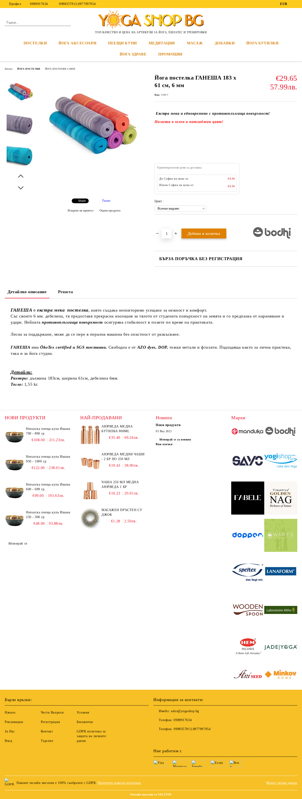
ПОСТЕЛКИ (35, 43)
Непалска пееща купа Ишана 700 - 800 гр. (48, 431)
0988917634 (39, 4)
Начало (9, 69)
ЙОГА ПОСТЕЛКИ (28, 69)
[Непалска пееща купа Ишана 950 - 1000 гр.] (15, 465)
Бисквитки (85, 722)
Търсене (47, 741)
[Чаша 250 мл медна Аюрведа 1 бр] (90, 490)
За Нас (10, 731)
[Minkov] (280, 675)
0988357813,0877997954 (77, 4)
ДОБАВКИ (225, 43)
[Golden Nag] (280, 499)
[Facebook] (294, 4)
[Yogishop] (280, 461)
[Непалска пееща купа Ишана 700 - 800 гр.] (15, 437)
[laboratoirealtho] (280, 610)
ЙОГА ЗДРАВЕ (133, 54)
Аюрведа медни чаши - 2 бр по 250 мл (122, 456)
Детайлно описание (27, 291)
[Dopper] (247, 536)
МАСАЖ (195, 43)
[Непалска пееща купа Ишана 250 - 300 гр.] (15, 520)
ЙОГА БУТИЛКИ (262, 43)
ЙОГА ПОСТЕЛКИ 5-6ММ (60, 69)
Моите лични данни (281, 783)
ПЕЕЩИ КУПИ (122, 43)
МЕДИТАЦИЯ (162, 43)
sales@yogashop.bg (185, 711)
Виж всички (164, 444)
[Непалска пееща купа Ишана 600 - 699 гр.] (15, 492)
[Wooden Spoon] (247, 610)
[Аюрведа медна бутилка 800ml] (90, 434)
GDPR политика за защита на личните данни (91, 736)
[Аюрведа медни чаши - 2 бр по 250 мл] (90, 462)
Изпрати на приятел (80, 210)
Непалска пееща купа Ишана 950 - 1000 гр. (48, 459)
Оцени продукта (110, 210)
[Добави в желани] (163, 222)
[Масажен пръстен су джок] (90, 518)
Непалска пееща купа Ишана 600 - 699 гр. (48, 487)
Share (82, 201)
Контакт (47, 731)
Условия (83, 712)
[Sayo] (247, 461)
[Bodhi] (280, 432)
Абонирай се (17, 543)
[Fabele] (247, 499)
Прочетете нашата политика (119, 783)
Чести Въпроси (52, 712)
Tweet (106, 201)
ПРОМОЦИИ (170, 54)
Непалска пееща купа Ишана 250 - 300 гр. (48, 515)
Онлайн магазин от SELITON (151, 794)
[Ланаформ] (280, 573)
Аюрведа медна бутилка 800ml (117, 429)
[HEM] (247, 648)
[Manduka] (247, 432)
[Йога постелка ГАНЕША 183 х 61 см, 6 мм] (93, 172)
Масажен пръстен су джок (121, 512)
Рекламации (14, 722)
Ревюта (65, 291)
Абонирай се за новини (175, 439)
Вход (8, 741)
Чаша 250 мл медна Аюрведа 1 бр (120, 484)
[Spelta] (247, 573)
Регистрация (50, 722)
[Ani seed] (247, 675)
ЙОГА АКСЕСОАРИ (77, 43)
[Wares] (280, 536)
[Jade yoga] (280, 648)
